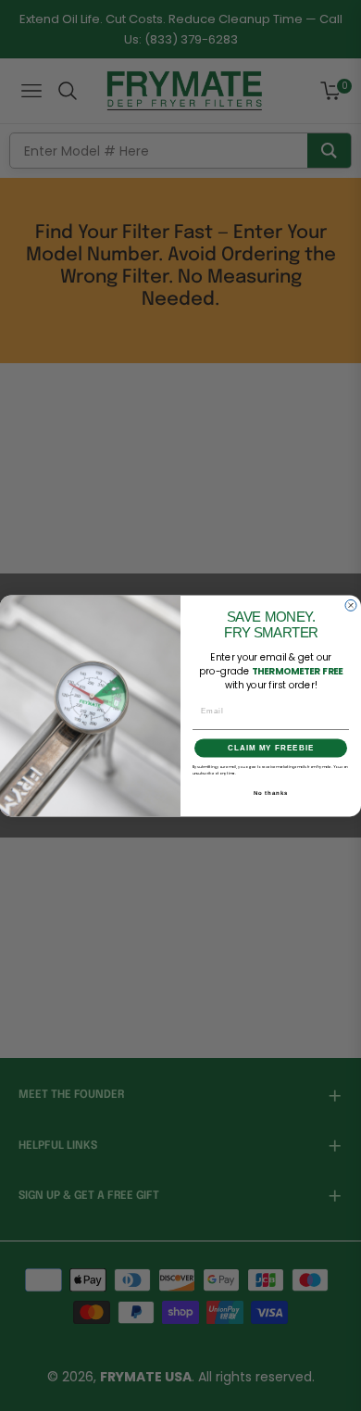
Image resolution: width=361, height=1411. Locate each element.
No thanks (271, 792)
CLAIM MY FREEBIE (271, 748)
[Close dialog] (350, 605)
